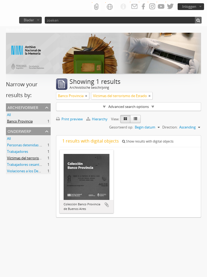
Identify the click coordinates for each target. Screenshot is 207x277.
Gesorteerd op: (121, 127)
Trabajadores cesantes (25, 164)
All (9, 114)
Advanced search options (128, 106)
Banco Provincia (20, 121)
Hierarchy (99, 119)
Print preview (72, 119)
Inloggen (189, 6)
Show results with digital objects (149, 141)
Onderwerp (19, 130)
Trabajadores (17, 151)
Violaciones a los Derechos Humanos (36, 171)
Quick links (123, 7)
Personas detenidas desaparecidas (34, 145)
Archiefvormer (23, 107)
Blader (29, 20)
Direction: (170, 127)
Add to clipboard (106, 204)
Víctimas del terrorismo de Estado (34, 158)
